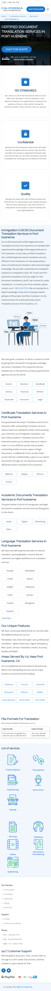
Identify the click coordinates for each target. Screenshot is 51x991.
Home (3, 16)
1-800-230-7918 (21, 288)
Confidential (26, 142)
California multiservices (24, 987)
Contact (7, 919)
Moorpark (8, 692)
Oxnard (24, 684)
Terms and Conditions (12, 923)
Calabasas (8, 684)
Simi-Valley (40, 700)
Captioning (8, 899)
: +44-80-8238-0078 (13, 939)
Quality (25, 194)
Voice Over (8, 907)
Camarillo (40, 684)
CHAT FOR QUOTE (35, 9)
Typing (6, 903)
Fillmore (24, 692)
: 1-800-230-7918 (11, 2)
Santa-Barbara (8, 700)
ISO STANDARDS (25, 90)
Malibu (40, 692)
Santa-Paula (24, 700)
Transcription (9, 890)
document (34, 16)
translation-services (18, 16)
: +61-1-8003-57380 (13, 944)
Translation (8, 894)
